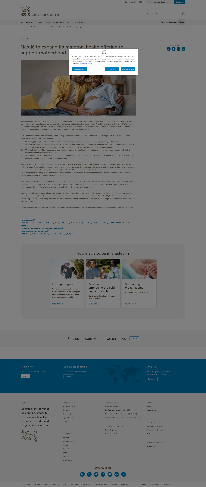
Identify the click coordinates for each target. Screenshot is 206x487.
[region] (104, 62)
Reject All (112, 69)
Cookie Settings (79, 69)
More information (86, 63)
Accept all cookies (128, 69)
